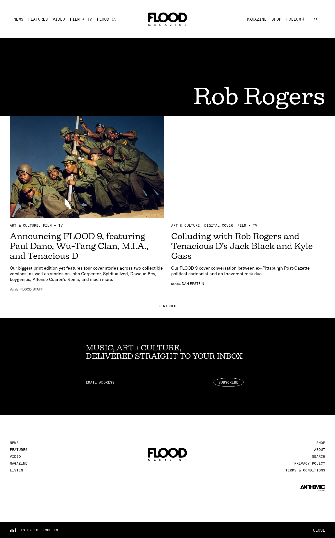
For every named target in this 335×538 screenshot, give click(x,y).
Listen (16, 470)
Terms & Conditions (305, 470)
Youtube (294, 48)
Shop (276, 19)
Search (318, 456)
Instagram (297, 26)
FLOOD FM (296, 56)
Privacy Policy (309, 463)
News (18, 19)
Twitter (294, 33)
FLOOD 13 (106, 19)
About (319, 449)
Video (59, 19)
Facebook (296, 41)
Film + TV (81, 19)
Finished (167, 306)
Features (38, 19)
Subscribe (228, 382)
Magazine (257, 19)
